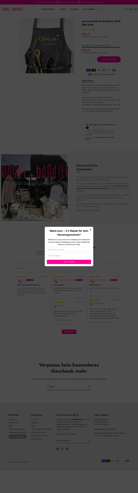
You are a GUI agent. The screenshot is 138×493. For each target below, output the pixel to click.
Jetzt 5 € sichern (69, 262)
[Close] (90, 229)
